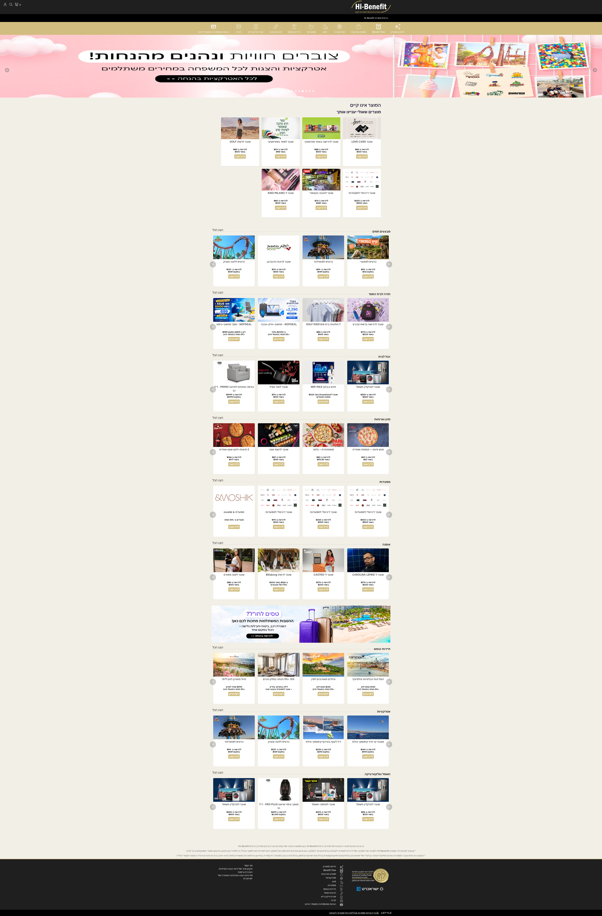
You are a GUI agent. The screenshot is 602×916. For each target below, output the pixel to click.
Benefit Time (378, 32)
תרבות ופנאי (276, 32)
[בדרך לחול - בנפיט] (301, 624)
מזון (325, 32)
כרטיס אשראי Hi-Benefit (376, 18)
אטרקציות (340, 32)
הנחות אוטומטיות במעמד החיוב (213, 32)
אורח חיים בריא (255, 32)
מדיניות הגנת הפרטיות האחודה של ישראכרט (235, 877)
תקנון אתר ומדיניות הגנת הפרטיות (236, 868)
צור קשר (248, 865)
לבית (238, 32)
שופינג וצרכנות (358, 32)
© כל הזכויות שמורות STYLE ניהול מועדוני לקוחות (354, 912)
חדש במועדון (397, 32)
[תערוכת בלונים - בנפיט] (301, 66)
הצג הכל (217, 230)
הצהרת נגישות (245, 872)
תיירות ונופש (294, 32)
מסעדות (311, 32)
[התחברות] (5, 4)
